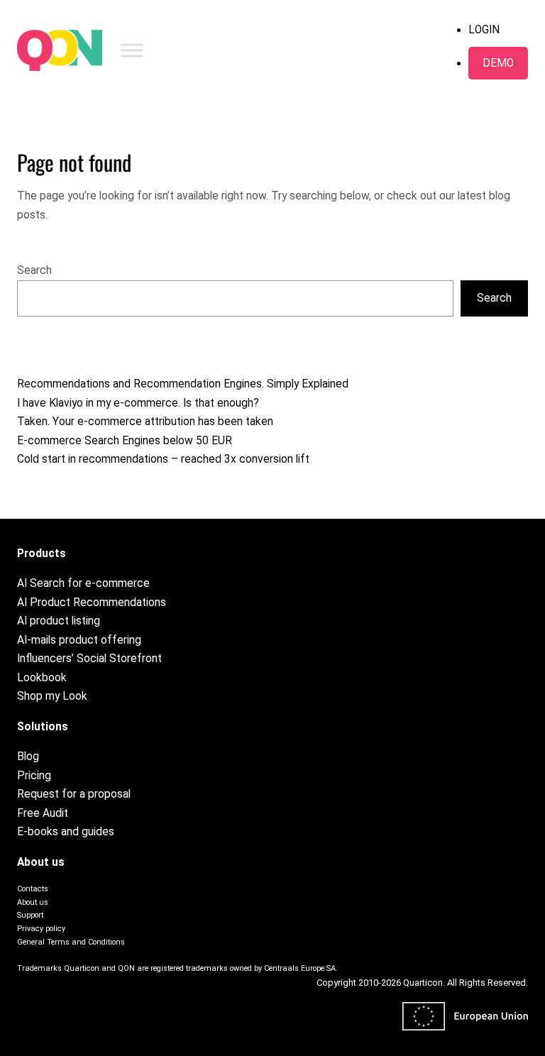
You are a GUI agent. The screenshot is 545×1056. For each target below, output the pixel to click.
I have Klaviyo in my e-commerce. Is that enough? (138, 403)
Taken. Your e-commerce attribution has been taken (145, 421)
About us (32, 902)
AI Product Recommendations (91, 602)
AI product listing (58, 621)
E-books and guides (65, 831)
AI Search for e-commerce (83, 583)
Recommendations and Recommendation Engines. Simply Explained (182, 384)
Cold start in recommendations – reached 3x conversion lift (163, 459)
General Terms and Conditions (71, 942)
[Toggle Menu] (132, 50)
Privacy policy (41, 928)
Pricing (34, 775)
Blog (28, 756)
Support (30, 915)
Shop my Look (52, 696)
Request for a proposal (74, 794)
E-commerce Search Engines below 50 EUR (124, 440)
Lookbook (42, 677)
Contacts (32, 888)
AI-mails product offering (79, 640)
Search (34, 270)
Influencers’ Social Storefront (89, 658)
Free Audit (42, 813)
